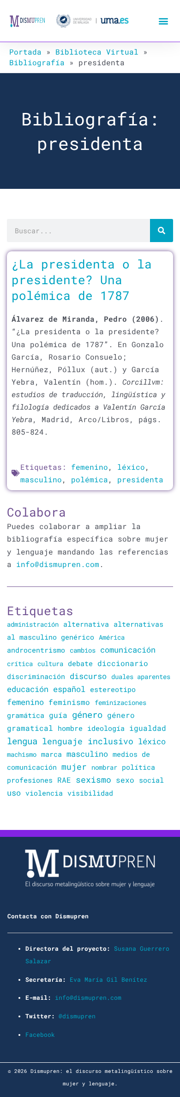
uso (14, 793)
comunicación (128, 649)
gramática (25, 715)
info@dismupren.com (57, 564)
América (112, 637)
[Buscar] (161, 230)
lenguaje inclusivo (87, 741)
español (69, 689)
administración (33, 624)
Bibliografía (37, 62)
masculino (41, 479)
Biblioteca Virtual (96, 51)
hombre (70, 728)
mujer (74, 766)
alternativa (86, 624)
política (138, 767)
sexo (125, 780)
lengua (22, 741)
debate (80, 663)
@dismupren (77, 1016)
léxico (131, 467)
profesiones (30, 780)
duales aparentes (140, 676)
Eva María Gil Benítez (108, 979)
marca (51, 754)
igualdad (147, 728)
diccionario (122, 663)
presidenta (140, 479)
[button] (163, 21)
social (151, 780)
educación (27, 689)
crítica (20, 663)
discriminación (36, 676)
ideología (106, 728)
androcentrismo (36, 650)
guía (58, 715)
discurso (88, 676)
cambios (83, 650)
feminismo (69, 702)
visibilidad (90, 793)
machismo (21, 754)
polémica (89, 479)
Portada (25, 51)
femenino (89, 467)
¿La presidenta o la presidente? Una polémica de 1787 (82, 279)
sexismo (93, 779)
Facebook (40, 1034)
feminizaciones (120, 702)
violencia (44, 793)
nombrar (104, 767)
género (87, 714)
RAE (64, 780)
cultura (50, 663)
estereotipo (113, 689)
